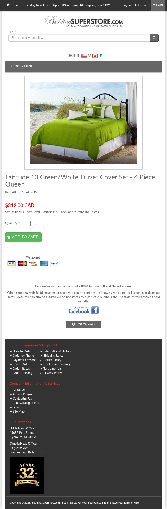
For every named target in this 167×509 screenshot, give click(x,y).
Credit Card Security (56, 364)
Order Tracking (22, 373)
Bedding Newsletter (37, 5)
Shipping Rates (53, 355)
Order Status (142, 5)
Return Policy (52, 360)
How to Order (22, 351)
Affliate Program (23, 394)
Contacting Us (22, 398)
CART (159, 5)
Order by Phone (23, 355)
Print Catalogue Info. (26, 403)
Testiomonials (52, 368)
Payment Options (24, 360)
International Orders (57, 351)
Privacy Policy (52, 373)
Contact (17, 5)
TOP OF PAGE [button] (85, 324)
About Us (19, 390)
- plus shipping (81, 5)
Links (16, 407)
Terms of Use (131, 502)
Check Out (20, 364)
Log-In (127, 5)
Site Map (19, 411)
